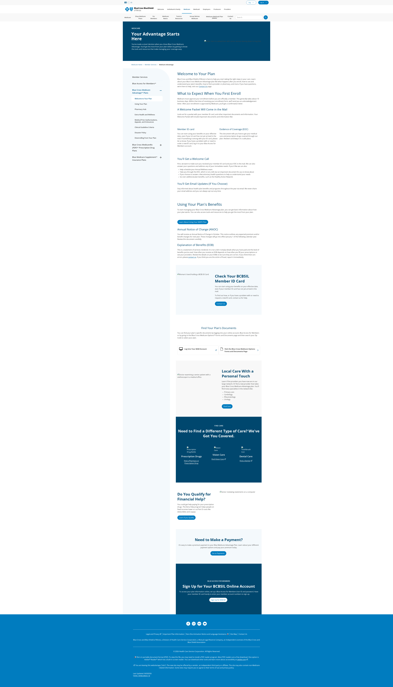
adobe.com (241, 659)
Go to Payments (218, 553)
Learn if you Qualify (186, 518)
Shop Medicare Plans (140, 17)
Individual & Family (173, 9)
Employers (206, 9)
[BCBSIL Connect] (199, 624)
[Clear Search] (260, 17)
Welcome (161, 9)
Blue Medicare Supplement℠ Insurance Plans (144, 158)
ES (131, 2)
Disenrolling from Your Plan (145, 138)
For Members (153, 17)
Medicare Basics (165, 17)
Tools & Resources (178, 17)
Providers (227, 9)
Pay (250, 3)
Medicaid (196, 9)
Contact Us (230, 17)
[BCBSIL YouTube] (205, 624)
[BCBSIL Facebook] (188, 624)
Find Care (227, 406)
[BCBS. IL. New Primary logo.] (139, 9)
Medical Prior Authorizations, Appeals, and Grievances (146, 121)
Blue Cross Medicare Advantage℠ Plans (141, 91)
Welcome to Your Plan (143, 99)
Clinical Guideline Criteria (144, 127)
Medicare (187, 9)
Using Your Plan (141, 104)
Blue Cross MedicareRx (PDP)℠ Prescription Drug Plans (143, 147)
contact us (192, 257)
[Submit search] (266, 17)
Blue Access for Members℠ (144, 83)
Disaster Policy (140, 133)
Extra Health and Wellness (145, 114)
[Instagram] (194, 624)
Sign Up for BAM (217, 600)
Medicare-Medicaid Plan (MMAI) (214, 17)
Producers (217, 9)
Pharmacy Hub (140, 109)
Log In (262, 2)
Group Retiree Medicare (195, 17)
